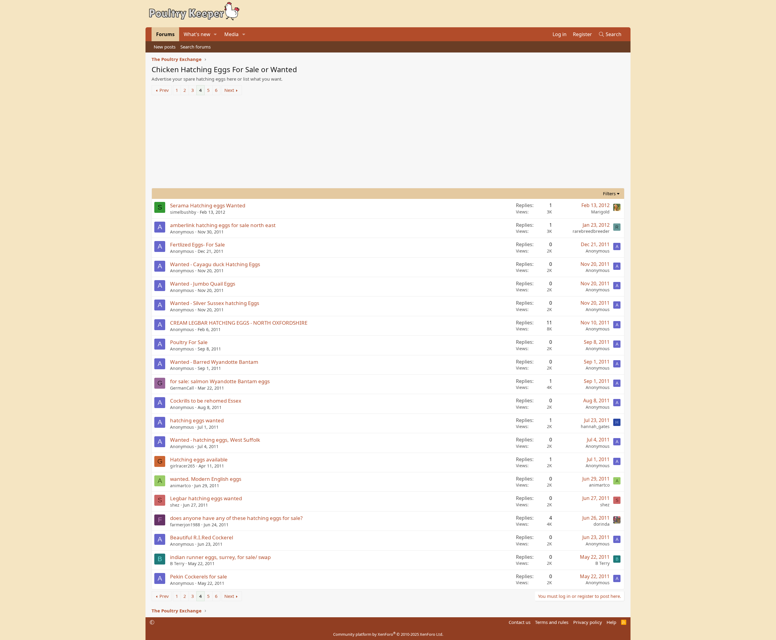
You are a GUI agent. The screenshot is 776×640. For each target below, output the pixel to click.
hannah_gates (595, 426)
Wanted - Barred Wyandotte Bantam (214, 361)
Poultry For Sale (189, 342)
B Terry (177, 563)
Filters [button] (609, 193)
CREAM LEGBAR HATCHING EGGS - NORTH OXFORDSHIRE (238, 322)
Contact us (519, 622)
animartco (180, 485)
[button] (215, 34)
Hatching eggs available (199, 459)
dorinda (602, 524)
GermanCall (182, 388)
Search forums (195, 47)
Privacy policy (587, 622)
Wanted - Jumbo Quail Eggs (202, 283)
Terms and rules (551, 622)
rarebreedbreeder (591, 231)
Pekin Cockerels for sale (198, 576)
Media (231, 34)
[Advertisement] (388, 142)
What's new (197, 34)
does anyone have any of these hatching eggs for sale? (236, 517)
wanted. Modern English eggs (205, 478)
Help (611, 622)
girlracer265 (182, 466)
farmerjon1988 (185, 525)
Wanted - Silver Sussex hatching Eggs (214, 303)
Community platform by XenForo (388, 634)
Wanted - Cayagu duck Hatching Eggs (215, 264)
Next (229, 90)
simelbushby (183, 212)
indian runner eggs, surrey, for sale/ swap (220, 557)
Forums (165, 34)
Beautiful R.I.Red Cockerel (201, 537)
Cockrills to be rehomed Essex (205, 400)
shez (174, 505)
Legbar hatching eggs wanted (206, 498)
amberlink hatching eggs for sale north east (223, 225)
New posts (165, 47)
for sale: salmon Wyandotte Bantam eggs (220, 381)
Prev (164, 90)
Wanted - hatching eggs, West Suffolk (215, 439)
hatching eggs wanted (197, 420)
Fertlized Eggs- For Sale (197, 244)
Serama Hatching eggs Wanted (207, 205)
